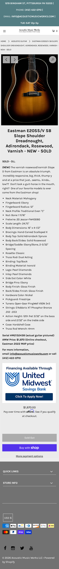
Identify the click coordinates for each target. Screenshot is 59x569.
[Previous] (6, 59)
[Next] (14, 59)
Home (3, 41)
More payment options (29, 456)
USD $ (8, 517)
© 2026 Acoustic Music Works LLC (22, 557)
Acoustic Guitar (19, 41)
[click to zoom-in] (29, 89)
